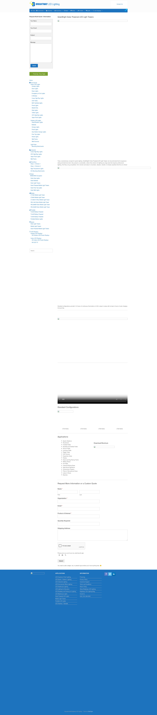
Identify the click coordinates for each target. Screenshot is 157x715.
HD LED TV (35, 242)
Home (33, 10)
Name (60, 489)
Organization (62, 498)
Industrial (49, 10)
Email (60, 506)
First (59, 495)
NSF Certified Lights (37, 103)
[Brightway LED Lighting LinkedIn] (113, 574)
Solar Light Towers (35, 183)
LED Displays (97, 10)
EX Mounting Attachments (38, 171)
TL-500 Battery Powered (37, 216)
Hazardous (58, 10)
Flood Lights (35, 129)
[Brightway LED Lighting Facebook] (106, 574)
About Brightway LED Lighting (88, 589)
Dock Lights (35, 88)
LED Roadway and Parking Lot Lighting (65, 591)
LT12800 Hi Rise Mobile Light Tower (40, 200)
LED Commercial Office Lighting (63, 584)
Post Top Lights (36, 134)
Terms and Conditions (85, 584)
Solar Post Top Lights (36, 188)
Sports (88, 10)
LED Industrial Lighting (61, 582)
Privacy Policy (83, 579)
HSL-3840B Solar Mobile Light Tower (40, 207)
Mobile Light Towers (36, 226)
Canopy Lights (35, 86)
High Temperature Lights (37, 168)
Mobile (73, 10)
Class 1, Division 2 (36, 166)
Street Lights (35, 136)
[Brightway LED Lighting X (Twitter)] (110, 574)
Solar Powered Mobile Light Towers (40, 185)
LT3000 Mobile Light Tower (38, 197)
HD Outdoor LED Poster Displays (40, 235)
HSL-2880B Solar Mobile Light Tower (40, 204)
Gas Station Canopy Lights (39, 132)
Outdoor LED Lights (36, 120)
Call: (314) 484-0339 (85, 596)
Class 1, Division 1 (36, 164)
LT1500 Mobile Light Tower (38, 195)
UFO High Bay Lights (37, 115)
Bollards (34, 124)
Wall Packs (35, 139)
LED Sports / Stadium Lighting (63, 579)
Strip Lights (35, 110)
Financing (82, 577)
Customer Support (84, 582)
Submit (61, 561)
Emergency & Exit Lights (38, 93)
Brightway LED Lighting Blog (87, 591)
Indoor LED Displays (36, 238)
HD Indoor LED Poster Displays (40, 240)
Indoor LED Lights (35, 84)
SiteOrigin (90, 711)
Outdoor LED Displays (36, 233)
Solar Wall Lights (35, 190)
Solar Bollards (34, 180)
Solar (66, 10)
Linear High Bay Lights (38, 98)
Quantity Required (64, 521)
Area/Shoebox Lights (37, 122)
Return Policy (83, 586)
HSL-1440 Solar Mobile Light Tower (40, 202)
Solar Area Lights (35, 178)
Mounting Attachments (38, 146)
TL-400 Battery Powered (37, 214)
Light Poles (34, 144)
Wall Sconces (35, 141)
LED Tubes (35, 100)
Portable (81, 10)
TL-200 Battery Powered (37, 212)
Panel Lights (35, 105)
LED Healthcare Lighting (61, 586)
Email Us (82, 594)
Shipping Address (64, 528)
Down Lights (35, 91)
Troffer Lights (35, 112)
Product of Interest (64, 513)
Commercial (41, 10)
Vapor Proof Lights (37, 117)
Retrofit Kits (35, 108)
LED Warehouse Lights (61, 594)
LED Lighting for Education (62, 589)
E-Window (34, 96)
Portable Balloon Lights (37, 219)
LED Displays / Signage (61, 603)
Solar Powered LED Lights (62, 596)
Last (80, 495)
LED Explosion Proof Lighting (63, 577)
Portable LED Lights (60, 601)
